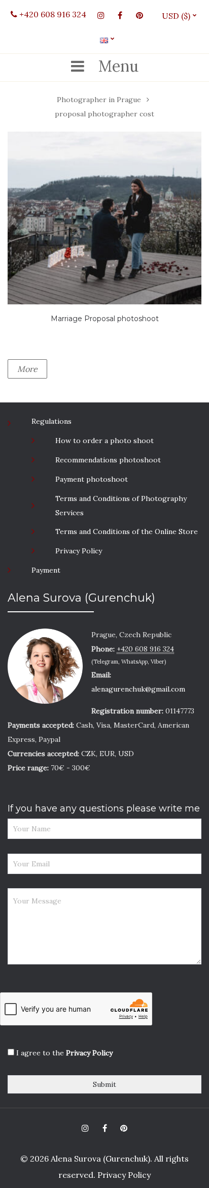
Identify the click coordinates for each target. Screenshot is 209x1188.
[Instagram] (101, 15)
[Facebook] (120, 15)
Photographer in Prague (99, 99)
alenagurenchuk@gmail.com (138, 689)
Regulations (51, 421)
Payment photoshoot (91, 479)
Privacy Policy (78, 550)
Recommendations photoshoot (108, 459)
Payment (45, 570)
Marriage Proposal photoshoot (105, 318)
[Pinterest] (139, 15)
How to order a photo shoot (104, 440)
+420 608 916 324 (51, 14)
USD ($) (180, 16)
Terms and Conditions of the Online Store (126, 531)
